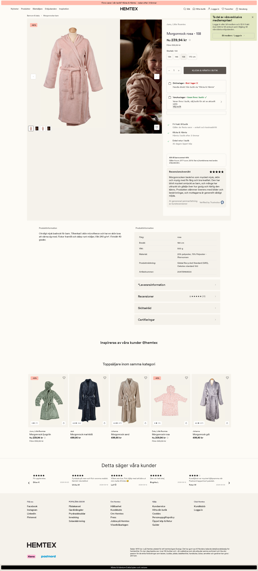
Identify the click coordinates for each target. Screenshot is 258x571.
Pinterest (31, 517)
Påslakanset (75, 506)
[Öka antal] (179, 70)
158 (183, 57)
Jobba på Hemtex (119, 521)
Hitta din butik (159, 509)
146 (176, 57)
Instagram (32, 509)
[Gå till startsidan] (129, 8)
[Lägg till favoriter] (156, 127)
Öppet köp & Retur (162, 521)
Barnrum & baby (33, 16)
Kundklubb (116, 509)
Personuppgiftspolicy (163, 517)
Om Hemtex (116, 513)
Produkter (25, 9)
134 (169, 57)
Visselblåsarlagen (119, 524)
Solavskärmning (77, 521)
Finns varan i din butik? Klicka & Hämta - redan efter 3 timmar (129, 3)
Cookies (156, 513)
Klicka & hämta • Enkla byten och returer (129, 567)
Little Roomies (179, 24)
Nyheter (15, 9)
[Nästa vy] (156, 76)
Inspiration (64, 9)
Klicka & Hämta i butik (205, 70)
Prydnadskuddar (77, 513)
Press (113, 517)
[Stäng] (252, 17)
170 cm (192, 57)
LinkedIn (31, 513)
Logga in (198, 509)
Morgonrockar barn (51, 16)
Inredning (74, 517)
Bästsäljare (38, 9)
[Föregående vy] (33, 76)
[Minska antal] (169, 70)
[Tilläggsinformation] (189, 40)
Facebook (32, 506)
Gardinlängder (76, 509)
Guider (155, 524)
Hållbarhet (115, 506)
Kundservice (158, 506)
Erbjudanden (51, 9)
